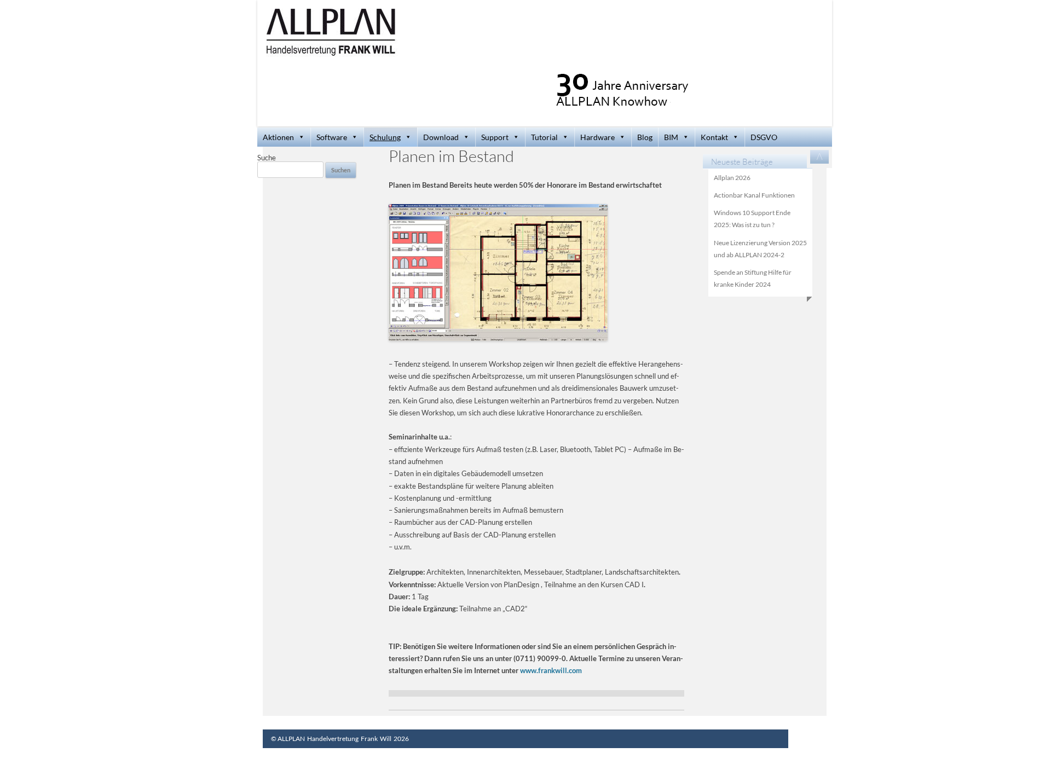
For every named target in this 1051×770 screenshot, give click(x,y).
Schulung (385, 137)
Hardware (597, 137)
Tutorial (544, 137)
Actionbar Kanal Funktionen (754, 195)
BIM (671, 137)
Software (331, 137)
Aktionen (278, 137)
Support (495, 137)
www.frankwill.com (551, 670)
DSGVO (763, 137)
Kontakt (714, 137)
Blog (644, 137)
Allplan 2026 (732, 177)
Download (441, 137)
